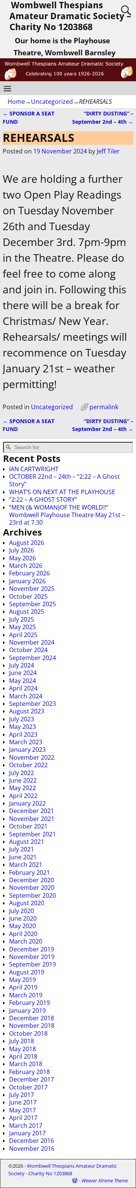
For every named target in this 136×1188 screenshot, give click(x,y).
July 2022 (21, 773)
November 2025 (31, 588)
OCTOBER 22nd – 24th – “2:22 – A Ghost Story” (64, 480)
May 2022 (22, 788)
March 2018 (25, 1064)
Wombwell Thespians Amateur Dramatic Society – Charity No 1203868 (70, 16)
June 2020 (23, 918)
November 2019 (31, 957)
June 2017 (23, 1102)
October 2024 (28, 650)
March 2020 (25, 941)
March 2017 (25, 1125)
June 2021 (23, 857)
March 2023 (25, 742)
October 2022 (28, 765)
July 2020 (21, 911)
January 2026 (27, 581)
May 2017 (22, 1110)
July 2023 (21, 719)
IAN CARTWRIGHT (34, 469)
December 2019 (31, 949)
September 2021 (32, 834)
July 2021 (21, 849)
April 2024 (23, 688)
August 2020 (26, 903)
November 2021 (31, 819)
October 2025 (28, 596)
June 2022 (23, 780)
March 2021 (25, 864)
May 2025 (22, 627)
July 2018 (21, 1041)
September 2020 (32, 895)
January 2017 (27, 1133)
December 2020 (31, 880)
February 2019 (29, 1002)
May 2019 (22, 980)
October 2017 (28, 1087)
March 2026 (25, 565)
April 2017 (23, 1118)
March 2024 (25, 696)
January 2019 (27, 1010)
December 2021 (31, 811)
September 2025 (32, 604)
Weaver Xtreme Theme (105, 1180)
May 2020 (22, 926)
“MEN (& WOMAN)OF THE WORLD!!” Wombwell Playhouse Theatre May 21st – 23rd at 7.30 (67, 515)
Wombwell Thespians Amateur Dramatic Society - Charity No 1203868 (62, 1169)
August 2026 (26, 543)
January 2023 (27, 749)
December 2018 (31, 1018)
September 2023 (32, 703)
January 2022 (27, 803)
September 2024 (32, 658)
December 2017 (31, 1079)
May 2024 (22, 681)
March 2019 (25, 995)
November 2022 (31, 757)
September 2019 (32, 964)
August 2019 (26, 972)
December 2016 (31, 1140)
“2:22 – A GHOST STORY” (43, 499)
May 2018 (22, 1049)
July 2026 (21, 550)
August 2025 (26, 611)
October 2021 (28, 826)
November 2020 (31, 887)
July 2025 (21, 619)
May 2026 (22, 558)
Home (16, 101)
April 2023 (23, 734)
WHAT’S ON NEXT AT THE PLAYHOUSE (62, 492)
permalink (104, 407)
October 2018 (28, 1033)
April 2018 (23, 1056)
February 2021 (29, 872)
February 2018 (29, 1072)
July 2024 (21, 665)
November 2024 (31, 642)
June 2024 (23, 673)
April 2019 (23, 987)
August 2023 (26, 711)
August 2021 (26, 842)
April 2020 (23, 934)
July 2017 (21, 1095)
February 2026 (29, 573)
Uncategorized (52, 101)
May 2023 (22, 726)
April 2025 (23, 635)
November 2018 (31, 1025)
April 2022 (23, 796)
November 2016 (31, 1148)
